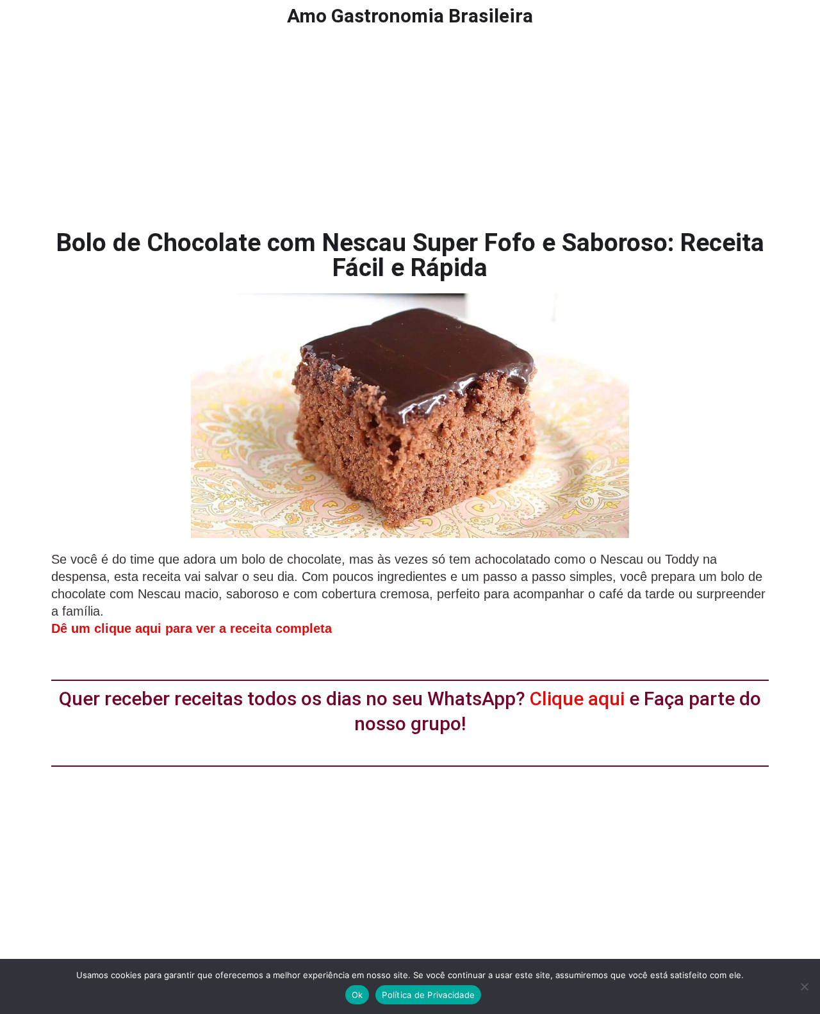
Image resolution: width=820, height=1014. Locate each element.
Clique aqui (577, 698)
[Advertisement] (410, 128)
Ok (357, 995)
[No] (804, 986)
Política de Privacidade (428, 995)
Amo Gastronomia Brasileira (410, 15)
